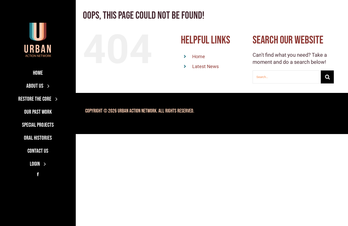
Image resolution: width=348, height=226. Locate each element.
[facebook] (38, 174)
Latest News (205, 66)
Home (198, 56)
